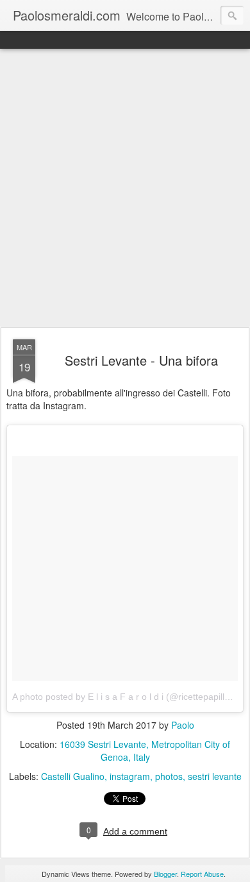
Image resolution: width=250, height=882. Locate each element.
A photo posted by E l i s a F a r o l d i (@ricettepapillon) (125, 696)
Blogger (165, 874)
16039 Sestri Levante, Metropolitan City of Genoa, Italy (145, 750)
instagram (130, 776)
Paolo (182, 724)
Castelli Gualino (72, 776)
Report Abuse (202, 874)
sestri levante (215, 776)
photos (169, 776)
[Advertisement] (125, 189)
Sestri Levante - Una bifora (141, 360)
